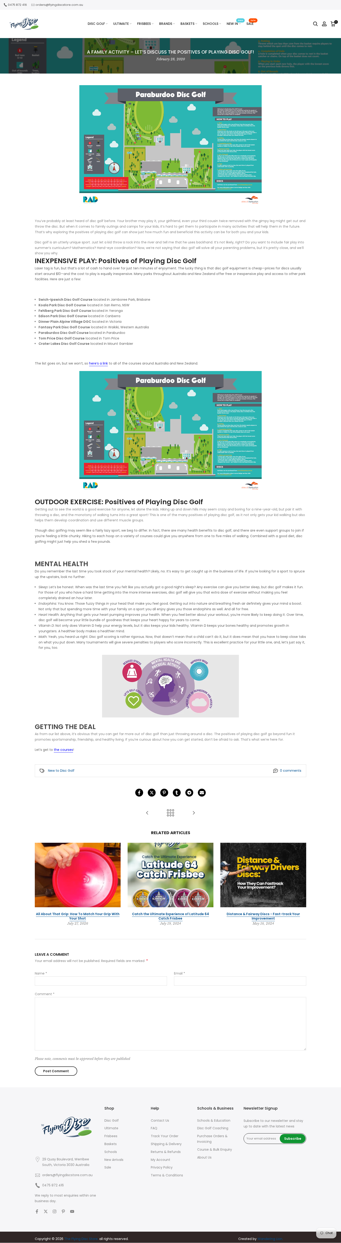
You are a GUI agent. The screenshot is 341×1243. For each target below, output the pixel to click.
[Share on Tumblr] (177, 793)
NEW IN (235, 23)
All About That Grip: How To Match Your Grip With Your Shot (77, 916)
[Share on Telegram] (189, 793)
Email (179, 973)
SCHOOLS (210, 23)
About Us (204, 1157)
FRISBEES (144, 23)
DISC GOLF (96, 23)
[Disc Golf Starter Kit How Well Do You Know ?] (193, 813)
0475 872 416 (17, 5)
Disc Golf (111, 1120)
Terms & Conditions (167, 1175)
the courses (63, 749)
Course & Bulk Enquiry (214, 1149)
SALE (251, 23)
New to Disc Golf (61, 770)
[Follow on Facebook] (37, 1211)
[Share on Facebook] (139, 793)
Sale (107, 1167)
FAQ (154, 1128)
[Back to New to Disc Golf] (170, 813)
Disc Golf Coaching (212, 1128)
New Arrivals (113, 1159)
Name (41, 973)
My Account (160, 1159)
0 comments (290, 770)
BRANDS (165, 23)
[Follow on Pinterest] (63, 1211)
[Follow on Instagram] (54, 1211)
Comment (45, 994)
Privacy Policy (162, 1167)
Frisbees (110, 1136)
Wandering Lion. (270, 1239)
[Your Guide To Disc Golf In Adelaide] (147, 813)
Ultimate (111, 1128)
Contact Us (160, 1120)
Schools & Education (213, 1120)
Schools (110, 1151)
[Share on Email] (202, 793)
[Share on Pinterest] (164, 793)
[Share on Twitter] (152, 793)
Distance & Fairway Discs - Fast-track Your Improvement (263, 916)
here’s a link (98, 363)
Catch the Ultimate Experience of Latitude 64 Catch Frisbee (170, 916)
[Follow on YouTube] (72, 1211)
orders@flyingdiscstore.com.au (59, 5)
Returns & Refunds (166, 1151)
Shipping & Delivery (166, 1144)
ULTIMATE (121, 23)
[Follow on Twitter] (46, 1211)
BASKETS (187, 23)
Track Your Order (164, 1136)
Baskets (110, 1144)
